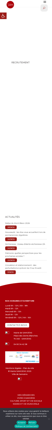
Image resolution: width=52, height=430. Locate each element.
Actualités (38, 112)
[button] (3, 16)
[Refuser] (49, 419)
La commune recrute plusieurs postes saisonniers (26, 143)
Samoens (15, 112)
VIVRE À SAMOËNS (26, 398)
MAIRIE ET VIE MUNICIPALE (26, 404)
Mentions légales (13, 368)
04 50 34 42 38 (20, 344)
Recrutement (14, 115)
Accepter (21, 422)
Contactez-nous (17, 325)
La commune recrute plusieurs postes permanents (20, 107)
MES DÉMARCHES (26, 395)
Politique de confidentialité (27, 426)
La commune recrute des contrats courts (23, 177)
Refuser (32, 422)
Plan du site (28, 368)
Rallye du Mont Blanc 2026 (17, 223)
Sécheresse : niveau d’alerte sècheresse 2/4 (25, 244)
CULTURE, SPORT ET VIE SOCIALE (26, 401)
